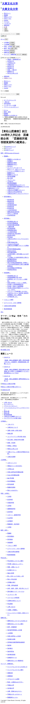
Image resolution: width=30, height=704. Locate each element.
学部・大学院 (8, 46)
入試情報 (6, 44)
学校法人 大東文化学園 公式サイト (11, 387)
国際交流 (6, 52)
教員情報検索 (8, 414)
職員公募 (6, 413)
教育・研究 (7, 48)
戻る (6, 39)
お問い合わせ (8, 402)
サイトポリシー (8, 404)
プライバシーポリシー (10, 406)
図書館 (6, 113)
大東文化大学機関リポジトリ (12, 416)
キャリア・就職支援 (10, 54)
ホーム (6, 110)
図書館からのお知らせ (10, 115)
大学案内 (6, 42)
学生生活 (6, 50)
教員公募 (6, 411)
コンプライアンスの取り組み (12, 418)
